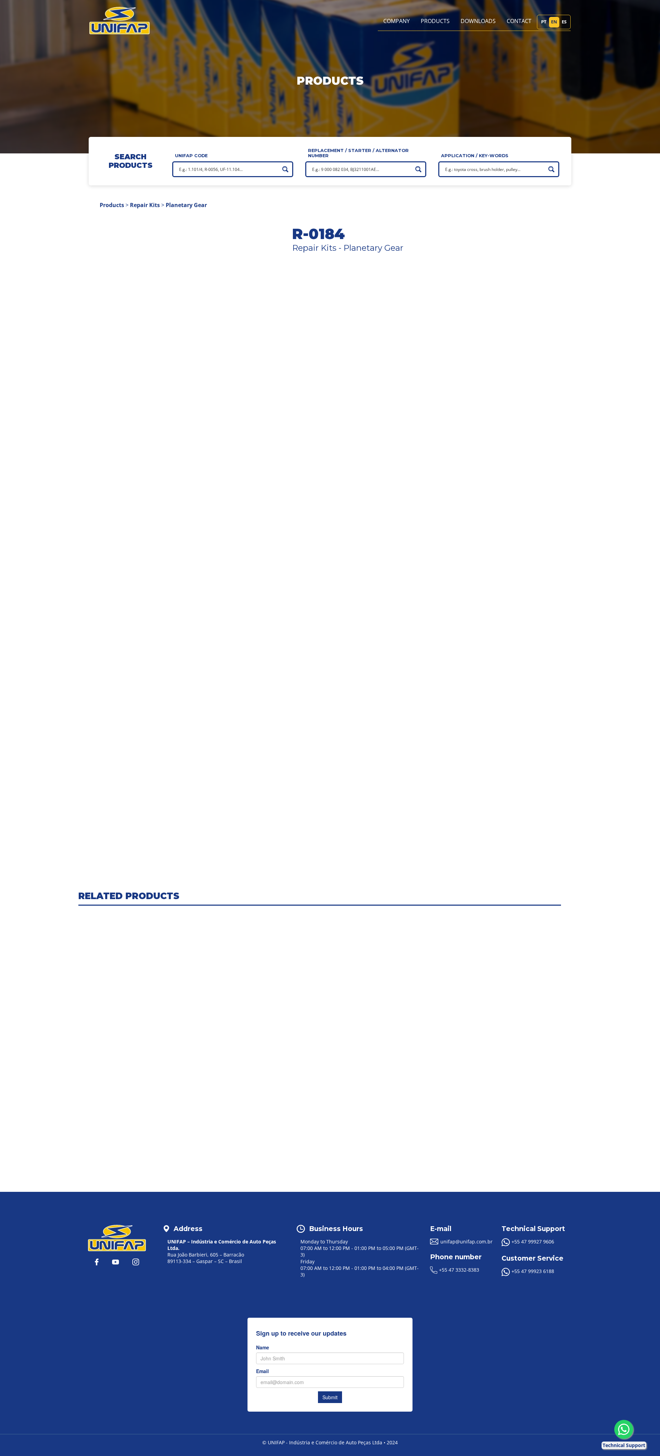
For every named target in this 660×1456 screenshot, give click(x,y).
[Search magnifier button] (285, 169)
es (564, 22)
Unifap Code (191, 155)
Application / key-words (474, 155)
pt (544, 22)
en (554, 22)
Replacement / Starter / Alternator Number (358, 153)
